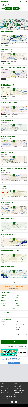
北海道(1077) (4, 295)
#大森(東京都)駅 (9, 116)
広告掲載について (18, 388)
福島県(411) (3, 303)
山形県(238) (18, 300)
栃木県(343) (4, 305)
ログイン (22, 1)
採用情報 (16, 383)
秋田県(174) (3, 300)
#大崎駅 (7, 98)
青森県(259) (18, 295)
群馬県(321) (17, 305)
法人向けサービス (5, 386)
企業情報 (3, 383)
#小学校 (2, 45)
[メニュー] (26, 1)
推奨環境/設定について (19, 390)
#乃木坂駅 (7, 81)
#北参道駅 (7, 63)
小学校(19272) (4, 315)
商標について (4, 393)
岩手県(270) (3, 298)
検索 (14, 342)
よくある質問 (4, 388)
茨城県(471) (17, 303)
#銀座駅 (7, 45)
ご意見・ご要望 (17, 386)
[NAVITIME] (4, 1)
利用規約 (3, 390)
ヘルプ (15, 396)
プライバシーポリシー (6, 396)
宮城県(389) (18, 298)
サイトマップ (4, 398)
